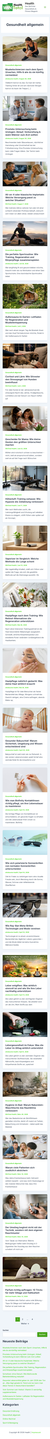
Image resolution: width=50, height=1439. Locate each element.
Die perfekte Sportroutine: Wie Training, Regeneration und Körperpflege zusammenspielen (22, 257)
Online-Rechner (9, 1419)
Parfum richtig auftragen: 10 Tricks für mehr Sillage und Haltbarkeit (23, 1291)
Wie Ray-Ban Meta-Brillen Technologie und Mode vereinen (22, 927)
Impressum (36, 1432)
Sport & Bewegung (10, 1423)
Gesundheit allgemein (13, 65)
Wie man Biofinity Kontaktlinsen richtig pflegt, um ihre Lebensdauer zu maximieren (24, 803)
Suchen (6, 1330)
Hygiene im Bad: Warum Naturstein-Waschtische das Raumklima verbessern (24, 1108)
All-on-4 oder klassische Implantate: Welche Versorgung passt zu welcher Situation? (24, 197)
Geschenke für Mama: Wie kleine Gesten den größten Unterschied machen (23, 442)
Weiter (25, 1323)
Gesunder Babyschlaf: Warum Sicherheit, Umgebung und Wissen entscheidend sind (23, 743)
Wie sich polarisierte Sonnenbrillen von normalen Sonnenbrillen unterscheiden (24, 866)
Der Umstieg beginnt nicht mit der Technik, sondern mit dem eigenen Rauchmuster (23, 1230)
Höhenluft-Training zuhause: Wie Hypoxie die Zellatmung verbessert (24, 500)
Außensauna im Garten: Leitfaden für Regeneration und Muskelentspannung (23, 320)
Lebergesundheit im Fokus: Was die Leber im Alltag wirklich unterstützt (24, 1046)
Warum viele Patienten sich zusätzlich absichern (20, 1169)
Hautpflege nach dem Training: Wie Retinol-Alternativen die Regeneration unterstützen (24, 618)
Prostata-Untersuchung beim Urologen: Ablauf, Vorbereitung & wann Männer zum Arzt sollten (23, 132)
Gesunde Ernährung (11, 1411)
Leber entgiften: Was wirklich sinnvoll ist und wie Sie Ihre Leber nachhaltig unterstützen (23, 988)
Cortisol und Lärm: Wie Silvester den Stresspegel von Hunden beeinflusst (22, 379)
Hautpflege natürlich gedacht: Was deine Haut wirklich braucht (23, 682)
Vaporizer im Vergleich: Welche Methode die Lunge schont (22, 560)
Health (29, 3)
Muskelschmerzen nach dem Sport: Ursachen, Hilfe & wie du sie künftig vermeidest (24, 72)
